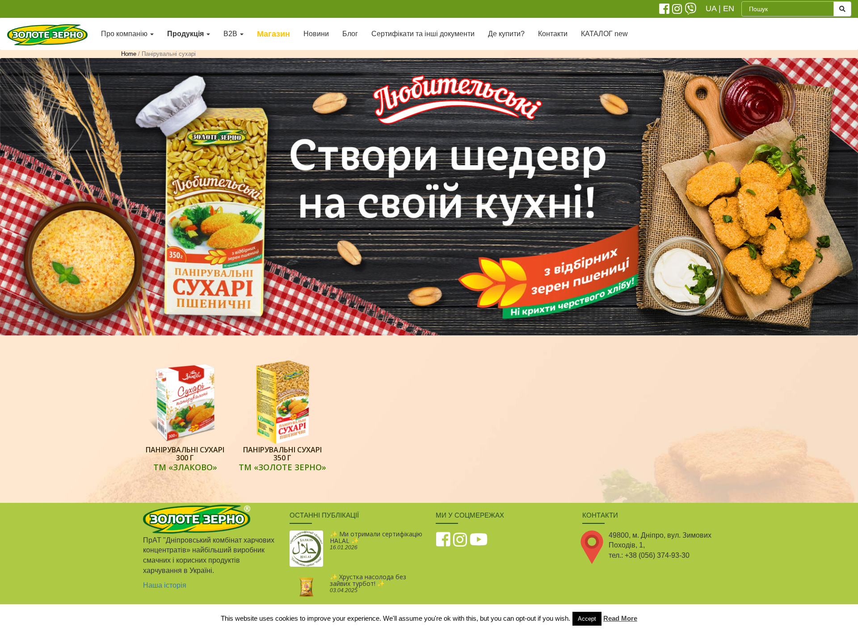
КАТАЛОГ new (604, 34)
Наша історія (164, 585)
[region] (429, 196)
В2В (231, 34)
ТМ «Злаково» (185, 467)
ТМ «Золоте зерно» (282, 467)
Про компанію (125, 34)
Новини (316, 34)
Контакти (553, 34)
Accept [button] (587, 618)
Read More (620, 618)
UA (711, 8)
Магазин (273, 33)
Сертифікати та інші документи (423, 34)
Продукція (186, 34)
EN (728, 8)
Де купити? (506, 34)
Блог (350, 34)
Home (128, 53)
